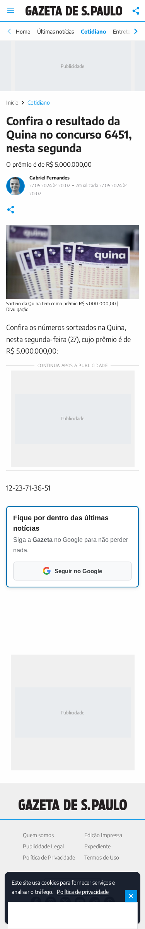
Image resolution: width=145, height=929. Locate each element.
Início (12, 102)
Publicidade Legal (43, 846)
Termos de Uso (101, 857)
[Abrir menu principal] (10, 10)
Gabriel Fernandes (49, 178)
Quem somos (38, 835)
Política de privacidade (83, 891)
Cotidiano (93, 31)
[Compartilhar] (136, 11)
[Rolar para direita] (135, 31)
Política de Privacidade (49, 857)
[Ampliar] (129, 235)
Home (23, 31)
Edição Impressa (103, 835)
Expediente (97, 846)
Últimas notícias (55, 31)
